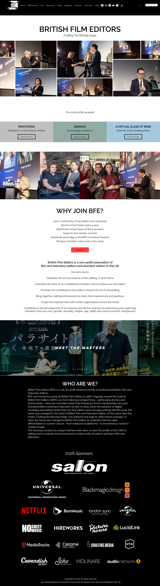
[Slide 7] (73, 369)
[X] (117, 5)
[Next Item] (156, 68)
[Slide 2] (75, 369)
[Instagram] (102, 5)
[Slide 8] (86, 369)
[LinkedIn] (109, 5)
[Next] (146, 348)
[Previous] (14, 348)
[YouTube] (113, 5)
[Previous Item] (3, 68)
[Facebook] (106, 5)
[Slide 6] (82, 369)
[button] (140, 5)
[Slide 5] (77, 369)
